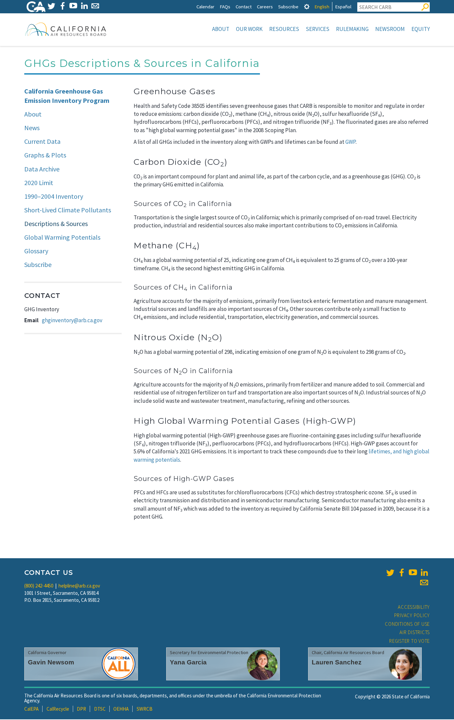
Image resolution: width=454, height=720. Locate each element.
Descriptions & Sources (56, 223)
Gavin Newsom (51, 662)
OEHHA (121, 709)
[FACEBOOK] (62, 6)
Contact (244, 6)
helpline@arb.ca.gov (79, 586)
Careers (265, 6)
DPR (81, 709)
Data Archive (41, 169)
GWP (350, 141)
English (321, 6)
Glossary (36, 251)
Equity (420, 29)
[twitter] (390, 572)
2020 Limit (38, 182)
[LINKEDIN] (84, 6)
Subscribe (288, 6)
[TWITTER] (51, 6)
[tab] (307, 6)
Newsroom (390, 29)
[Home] (65, 29)
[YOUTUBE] (73, 6)
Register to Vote (409, 641)
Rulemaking (352, 29)
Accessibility (414, 607)
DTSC (100, 709)
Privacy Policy (412, 615)
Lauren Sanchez (337, 662)
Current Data (42, 141)
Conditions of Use (407, 624)
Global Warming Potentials (62, 237)
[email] (424, 582)
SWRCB (145, 709)
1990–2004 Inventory (53, 196)
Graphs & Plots (45, 155)
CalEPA (31, 709)
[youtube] (412, 572)
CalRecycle (58, 709)
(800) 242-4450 (38, 586)
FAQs (225, 6)
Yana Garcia (188, 662)
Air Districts (414, 632)
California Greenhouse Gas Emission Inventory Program (66, 96)
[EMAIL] (95, 6)
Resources (284, 29)
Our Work (249, 29)
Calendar (205, 6)
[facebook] (401, 572)
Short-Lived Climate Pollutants (67, 210)
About (220, 29)
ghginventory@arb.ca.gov (72, 320)
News (32, 127)
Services (317, 29)
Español (343, 6)
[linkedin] (424, 572)
